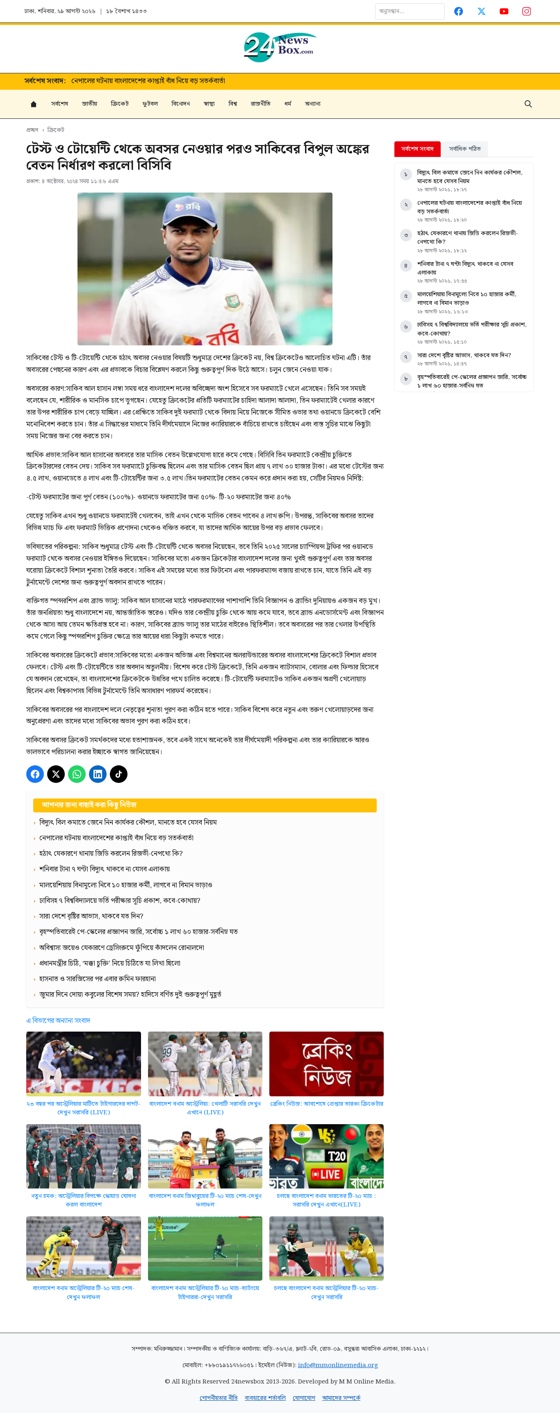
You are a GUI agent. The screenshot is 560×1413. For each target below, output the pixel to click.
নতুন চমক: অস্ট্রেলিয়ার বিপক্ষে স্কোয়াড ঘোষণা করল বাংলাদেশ (83, 1200)
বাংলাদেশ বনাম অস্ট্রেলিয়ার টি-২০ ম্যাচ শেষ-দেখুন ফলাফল (83, 1293)
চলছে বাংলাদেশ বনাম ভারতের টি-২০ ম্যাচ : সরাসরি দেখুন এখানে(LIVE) (326, 1200)
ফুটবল (150, 104)
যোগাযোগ (304, 1398)
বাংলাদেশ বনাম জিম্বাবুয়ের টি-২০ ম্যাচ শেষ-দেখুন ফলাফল (205, 1200)
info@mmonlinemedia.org (338, 1365)
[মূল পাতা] (34, 104)
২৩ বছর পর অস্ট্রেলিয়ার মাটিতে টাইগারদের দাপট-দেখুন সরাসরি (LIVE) (84, 1108)
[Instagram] (527, 11)
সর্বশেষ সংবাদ (417, 149)
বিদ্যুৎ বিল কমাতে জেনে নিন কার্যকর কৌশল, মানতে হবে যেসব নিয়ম (470, 177)
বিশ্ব (233, 104)
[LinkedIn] (98, 774)
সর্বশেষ (59, 104)
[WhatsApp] (77, 774)
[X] (56, 774)
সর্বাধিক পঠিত (465, 149)
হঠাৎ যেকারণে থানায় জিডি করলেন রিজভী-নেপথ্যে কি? (143, 81)
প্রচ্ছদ (32, 130)
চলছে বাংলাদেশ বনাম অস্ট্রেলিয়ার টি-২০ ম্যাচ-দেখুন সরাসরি (326, 1293)
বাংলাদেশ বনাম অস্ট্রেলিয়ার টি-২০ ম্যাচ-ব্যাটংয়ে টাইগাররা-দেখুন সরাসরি (205, 1293)
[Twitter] (481, 11)
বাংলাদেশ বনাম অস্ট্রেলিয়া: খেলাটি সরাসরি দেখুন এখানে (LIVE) (205, 1108)
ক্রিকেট (120, 104)
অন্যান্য (313, 104)
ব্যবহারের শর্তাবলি (265, 1398)
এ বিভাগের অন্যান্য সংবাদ (58, 1021)
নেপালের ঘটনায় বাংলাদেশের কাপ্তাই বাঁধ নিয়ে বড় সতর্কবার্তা (469, 207)
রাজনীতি (261, 104)
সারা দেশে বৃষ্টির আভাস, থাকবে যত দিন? (464, 355)
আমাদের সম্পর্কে (341, 1398)
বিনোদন (181, 104)
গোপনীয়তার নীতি (219, 1398)
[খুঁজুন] (528, 104)
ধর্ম (288, 104)
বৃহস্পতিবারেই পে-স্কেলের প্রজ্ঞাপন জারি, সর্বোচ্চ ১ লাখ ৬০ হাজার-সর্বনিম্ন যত (472, 381)
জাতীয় (89, 104)
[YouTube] (504, 11)
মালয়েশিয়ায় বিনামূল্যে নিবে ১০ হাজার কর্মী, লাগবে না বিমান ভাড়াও (467, 299)
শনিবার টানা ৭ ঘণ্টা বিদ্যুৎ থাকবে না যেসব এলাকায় (465, 268)
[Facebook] (459, 11)
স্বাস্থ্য (209, 104)
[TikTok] (118, 774)
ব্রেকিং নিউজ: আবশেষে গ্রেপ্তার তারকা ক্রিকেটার (326, 1104)
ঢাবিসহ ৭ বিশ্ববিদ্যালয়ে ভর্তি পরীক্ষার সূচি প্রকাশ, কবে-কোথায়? (472, 329)
